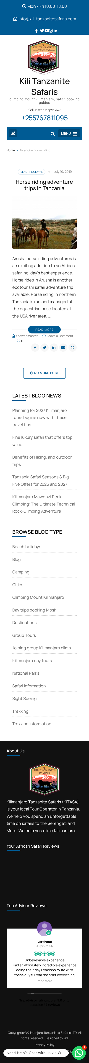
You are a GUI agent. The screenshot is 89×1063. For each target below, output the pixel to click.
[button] (79, 1053)
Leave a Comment (60, 336)
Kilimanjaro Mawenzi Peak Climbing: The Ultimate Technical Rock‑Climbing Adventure (43, 504)
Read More (44, 330)
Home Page (16, 1051)
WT (66, 1038)
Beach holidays (32, 172)
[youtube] (44, 27)
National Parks (25, 673)
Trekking (20, 711)
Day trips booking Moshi (35, 610)
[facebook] (35, 27)
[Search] (53, 134)
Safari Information (29, 686)
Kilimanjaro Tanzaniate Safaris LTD (51, 1032)
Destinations (24, 622)
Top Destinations (46, 1051)
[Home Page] (13, 133)
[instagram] (49, 27)
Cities (17, 584)
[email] (63, 347)
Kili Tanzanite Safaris (44, 86)
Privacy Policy (44, 1044)
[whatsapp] (72, 347)
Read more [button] (44, 981)
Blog (16, 559)
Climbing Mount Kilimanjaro (38, 597)
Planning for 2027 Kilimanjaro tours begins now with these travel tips (39, 417)
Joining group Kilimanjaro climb (41, 647)
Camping (20, 572)
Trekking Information (31, 723)
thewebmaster (27, 336)
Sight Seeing (24, 698)
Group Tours (24, 635)
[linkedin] (53, 27)
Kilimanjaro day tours (32, 660)
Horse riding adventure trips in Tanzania (44, 185)
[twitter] (40, 27)
